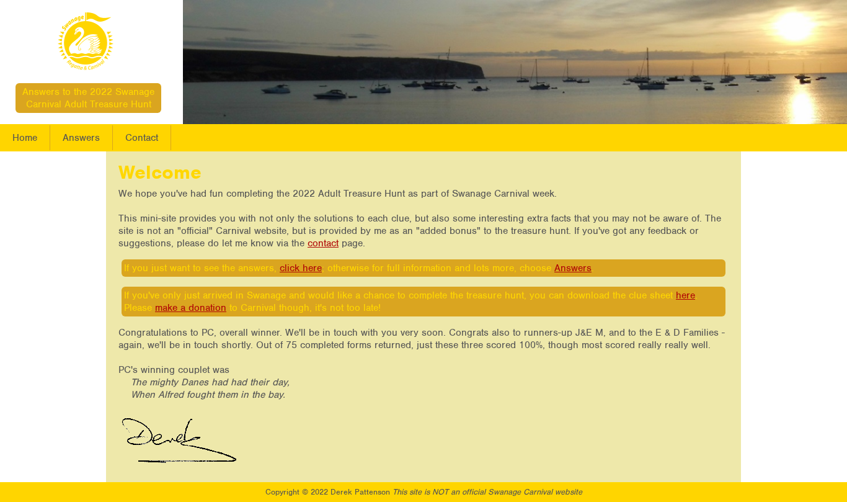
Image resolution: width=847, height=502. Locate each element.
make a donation (190, 308)
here (685, 295)
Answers (81, 138)
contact (323, 243)
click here (301, 268)
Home (24, 138)
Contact (141, 138)
